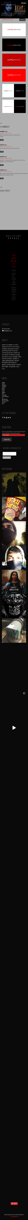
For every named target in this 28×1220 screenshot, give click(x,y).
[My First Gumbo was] (14, 898)
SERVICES (4, 385)
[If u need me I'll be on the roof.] (14, 1019)
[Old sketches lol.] (14, 946)
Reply (2, 139)
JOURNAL (4, 386)
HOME (3, 382)
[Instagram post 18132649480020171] (14, 849)
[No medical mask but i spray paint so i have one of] (14, 873)
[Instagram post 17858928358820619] (14, 752)
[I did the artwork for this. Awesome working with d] (14, 1044)
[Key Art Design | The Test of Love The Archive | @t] (14, 825)
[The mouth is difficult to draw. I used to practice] (14, 922)
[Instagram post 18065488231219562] (14, 533)
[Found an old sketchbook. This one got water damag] (14, 971)
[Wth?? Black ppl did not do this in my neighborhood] (14, 630)
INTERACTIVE (5, 399)
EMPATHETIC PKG (7, 20)
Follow (15, 1203)
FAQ (3, 403)
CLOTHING (4, 395)
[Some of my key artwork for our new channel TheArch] (14, 1092)
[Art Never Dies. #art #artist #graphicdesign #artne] (14, 679)
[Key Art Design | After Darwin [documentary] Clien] (14, 776)
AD (2, 398)
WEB (3, 393)
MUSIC (3, 389)
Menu (24, 3)
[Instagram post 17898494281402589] (14, 1189)
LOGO (3, 391)
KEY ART (4, 402)
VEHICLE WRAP (5, 400)
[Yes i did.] (14, 509)
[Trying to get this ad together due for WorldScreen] (14, 995)
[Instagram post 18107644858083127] (14, 655)
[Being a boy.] (14, 1165)
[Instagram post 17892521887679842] (14, 485)
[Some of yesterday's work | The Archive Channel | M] (14, 1068)
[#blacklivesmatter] (14, 582)
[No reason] (14, 557)
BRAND (3, 392)
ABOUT (3, 383)
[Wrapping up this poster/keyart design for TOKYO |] (14, 728)
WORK (3, 388)
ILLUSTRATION (5, 396)
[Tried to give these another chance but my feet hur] (14, 1141)
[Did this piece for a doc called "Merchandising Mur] (14, 703)
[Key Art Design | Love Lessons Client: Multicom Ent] (14, 801)
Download (22, 19)
